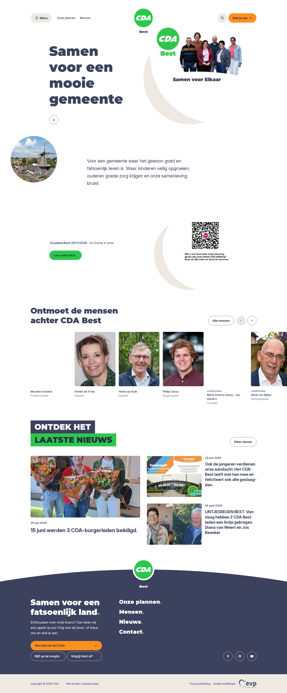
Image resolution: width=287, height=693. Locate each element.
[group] (51, 364)
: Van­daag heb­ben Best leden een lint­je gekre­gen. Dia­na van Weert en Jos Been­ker (230, 522)
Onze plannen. (66, 18)
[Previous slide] (241, 320)
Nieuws (131, 622)
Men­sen (131, 612)
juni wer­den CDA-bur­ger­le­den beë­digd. (84, 530)
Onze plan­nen (140, 602)
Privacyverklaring (200, 683)
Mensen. (85, 18)
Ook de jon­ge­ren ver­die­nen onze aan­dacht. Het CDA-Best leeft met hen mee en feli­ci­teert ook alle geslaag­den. (230, 474)
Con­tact (131, 632)
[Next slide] (251, 320)
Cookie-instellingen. (224, 683)
